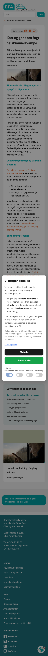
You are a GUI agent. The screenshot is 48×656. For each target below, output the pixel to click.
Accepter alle (24, 360)
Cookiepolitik (11, 344)
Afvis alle (24, 352)
